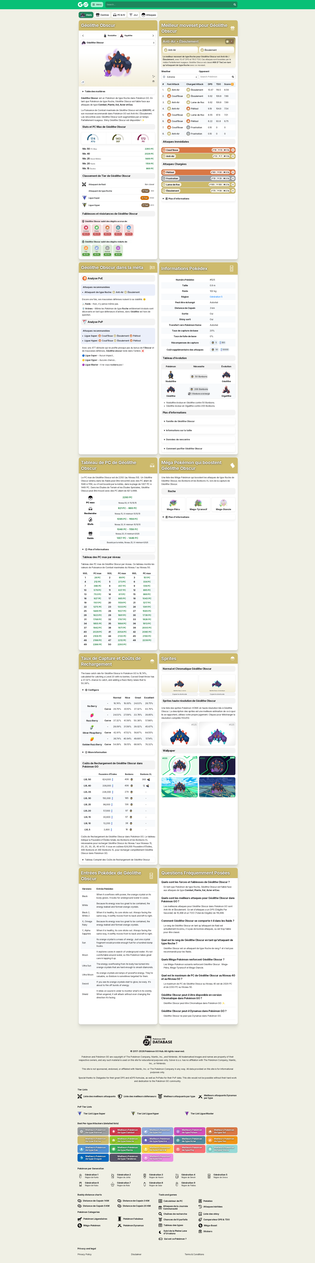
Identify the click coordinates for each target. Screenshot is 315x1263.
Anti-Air (172, 50)
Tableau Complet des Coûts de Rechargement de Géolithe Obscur (117, 859)
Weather (166, 71)
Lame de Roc (197, 102)
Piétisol (194, 108)
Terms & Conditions (194, 1254)
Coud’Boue (177, 96)
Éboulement (211, 50)
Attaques (151, 15)
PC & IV (121, 15)
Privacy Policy (85, 1254)
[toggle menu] (235, 4)
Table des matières (95, 91)
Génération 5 (216, 296)
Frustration (196, 127)
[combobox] (168, 4)
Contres (104, 15)
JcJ (136, 15)
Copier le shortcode (179, 694)
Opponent (204, 71)
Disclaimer (136, 1254)
